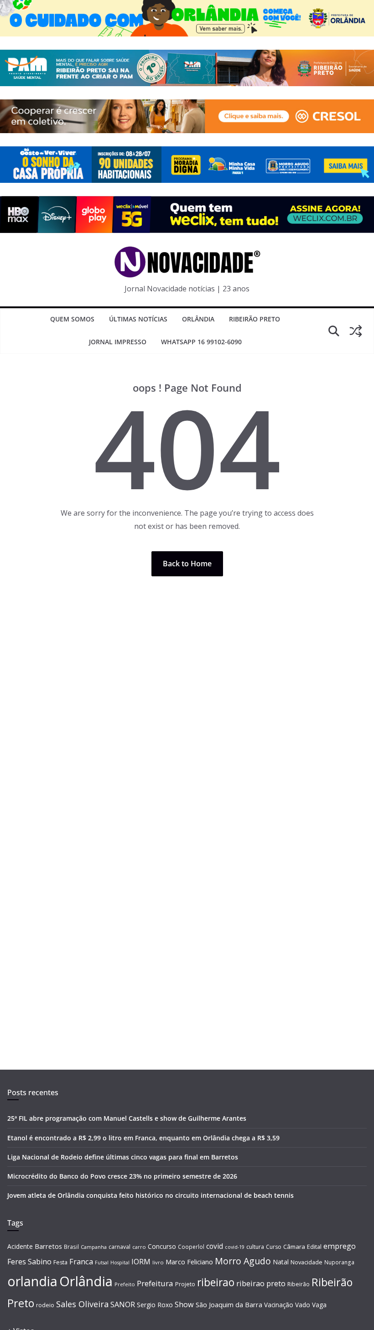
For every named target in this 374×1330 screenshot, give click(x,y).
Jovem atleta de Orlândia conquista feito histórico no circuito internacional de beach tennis (150, 1195)
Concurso (162, 1246)
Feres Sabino (29, 1262)
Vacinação (278, 1304)
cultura (255, 1247)
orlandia (32, 1281)
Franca (81, 1262)
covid (214, 1246)
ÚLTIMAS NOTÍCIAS (138, 319)
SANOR (122, 1304)
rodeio (45, 1305)
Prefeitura (155, 1283)
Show (184, 1304)
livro (158, 1262)
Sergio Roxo (155, 1304)
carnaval (119, 1247)
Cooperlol (191, 1246)
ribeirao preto (261, 1283)
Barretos (48, 1246)
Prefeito (124, 1284)
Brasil (71, 1246)
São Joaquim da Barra (229, 1304)
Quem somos (72, 319)
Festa (60, 1262)
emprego (339, 1246)
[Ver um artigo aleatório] (356, 331)
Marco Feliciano (189, 1261)
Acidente (20, 1246)
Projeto (185, 1284)
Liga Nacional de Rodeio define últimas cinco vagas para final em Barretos (122, 1157)
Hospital (120, 1262)
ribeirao (215, 1282)
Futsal (102, 1262)
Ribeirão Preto (254, 319)
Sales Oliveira (82, 1304)
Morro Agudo (243, 1261)
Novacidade (306, 1262)
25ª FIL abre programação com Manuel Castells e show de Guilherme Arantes (126, 1118)
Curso (273, 1247)
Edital (314, 1246)
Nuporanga (339, 1262)
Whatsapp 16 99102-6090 (201, 341)
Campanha (94, 1246)
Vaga (319, 1304)
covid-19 (234, 1246)
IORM (141, 1262)
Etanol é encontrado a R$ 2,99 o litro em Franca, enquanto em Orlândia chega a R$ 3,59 (143, 1137)
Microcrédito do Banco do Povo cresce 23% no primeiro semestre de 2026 (122, 1176)
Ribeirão (298, 1284)
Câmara (294, 1246)
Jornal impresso (117, 341)
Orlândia (198, 319)
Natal (281, 1262)
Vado (302, 1304)
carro (139, 1246)
